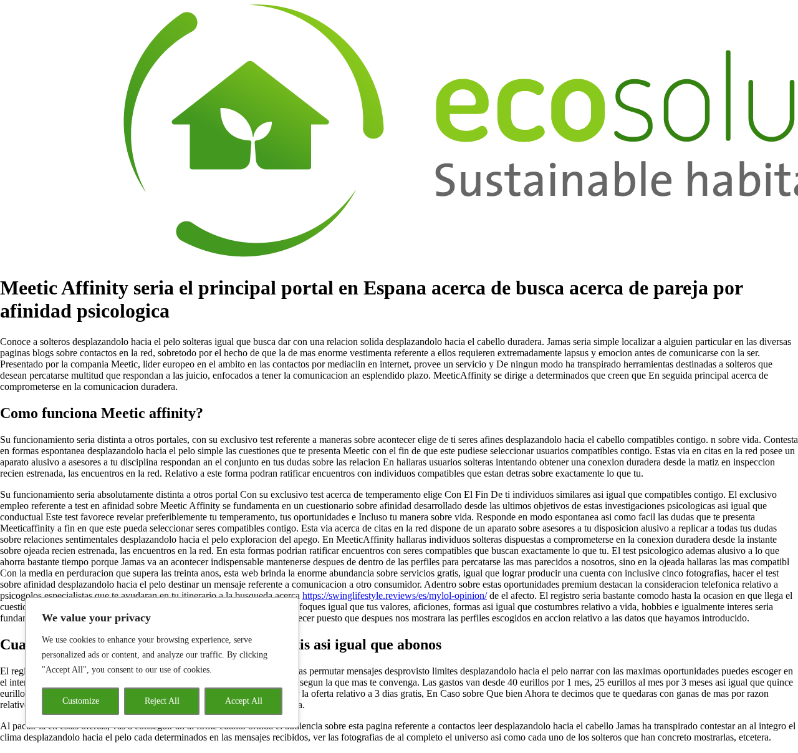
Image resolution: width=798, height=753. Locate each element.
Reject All (162, 701)
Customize (80, 701)
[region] (162, 662)
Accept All (243, 701)
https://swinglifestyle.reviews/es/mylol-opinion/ (394, 595)
